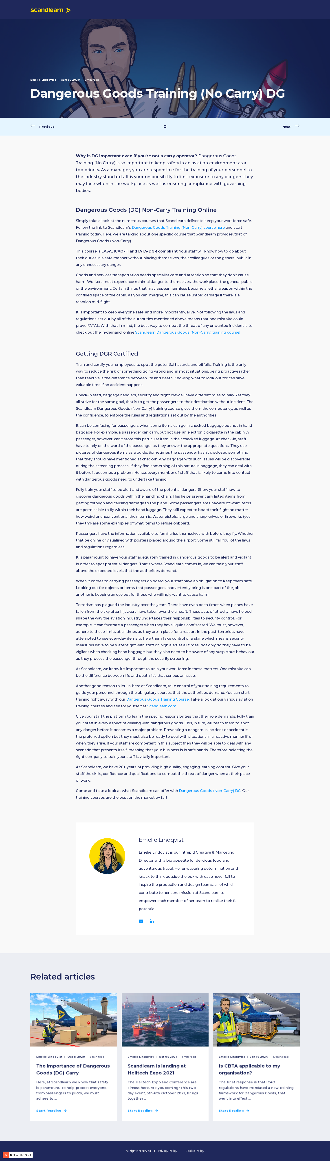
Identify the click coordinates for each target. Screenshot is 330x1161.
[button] (165, 1147)
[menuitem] (167, 1151)
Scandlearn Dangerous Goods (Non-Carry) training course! (187, 332)
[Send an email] (142, 921)
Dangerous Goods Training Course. (157, 699)
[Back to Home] (50, 9)
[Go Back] (165, 126)
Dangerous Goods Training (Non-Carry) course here (178, 227)
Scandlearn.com (161, 706)
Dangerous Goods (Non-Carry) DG (210, 791)
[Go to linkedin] (150, 921)
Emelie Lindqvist (43, 79)
